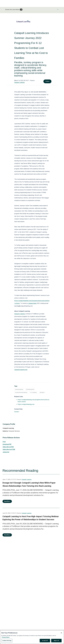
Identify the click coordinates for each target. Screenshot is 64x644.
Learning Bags (32, 303)
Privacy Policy (5, 637)
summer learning (19, 389)
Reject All (56, 640)
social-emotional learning (21, 392)
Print (4, 441)
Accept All (45, 640)
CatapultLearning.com (20, 369)
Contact (16, 411)
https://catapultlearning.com (26, 404)
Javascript (6, 452)
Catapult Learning (19, 82)
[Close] (61, 633)
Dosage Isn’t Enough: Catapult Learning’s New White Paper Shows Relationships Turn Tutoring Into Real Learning (29, 484)
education (42, 392)
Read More (7, 501)
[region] (32, 637)
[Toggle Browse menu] (57, 9)
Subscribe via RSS (8, 447)
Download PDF (7, 444)
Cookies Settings (6, 640)
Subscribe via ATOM (9, 449)
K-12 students (33, 392)
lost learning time (30, 389)
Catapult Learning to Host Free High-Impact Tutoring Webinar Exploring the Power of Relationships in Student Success (30, 518)
